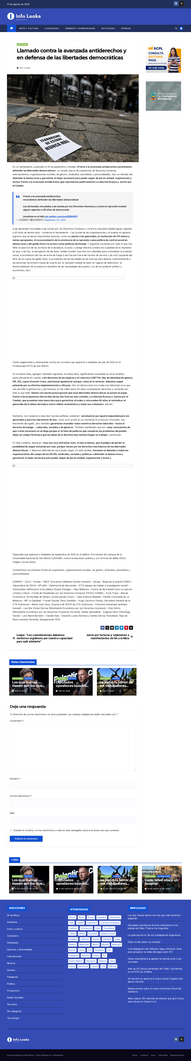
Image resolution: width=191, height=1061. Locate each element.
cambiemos (114, 917)
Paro (109, 950)
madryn (72, 944)
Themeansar (57, 1055)
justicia (96, 939)
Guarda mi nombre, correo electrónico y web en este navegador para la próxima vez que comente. (66, 830)
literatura (107, 939)
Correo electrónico (21, 795)
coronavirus (86, 928)
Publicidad (163, 1055)
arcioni (91, 917)
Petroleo (86, 955)
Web (12, 813)
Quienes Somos (177, 1055)
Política (28, 678)
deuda (82, 933)
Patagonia (108, 28)
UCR (103, 966)
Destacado (22, 44)
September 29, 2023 (55, 220)
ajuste (81, 917)
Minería (11, 963)
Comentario (17, 720)
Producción (13, 990)
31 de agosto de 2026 (26, 889)
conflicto (73, 928)
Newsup (45, 1055)
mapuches (84, 944)
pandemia (99, 950)
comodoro (92, 923)
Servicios (12, 1004)
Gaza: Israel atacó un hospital (161, 882)
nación (72, 950)
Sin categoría (14, 1011)
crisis (97, 928)
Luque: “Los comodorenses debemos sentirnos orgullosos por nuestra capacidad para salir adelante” (44, 638)
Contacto (144, 1055)
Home (134, 1055)
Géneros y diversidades (80, 28)
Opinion (126, 28)
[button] (176, 28)
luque (117, 939)
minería (105, 944)
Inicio (153, 1055)
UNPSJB (112, 966)
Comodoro (52, 28)
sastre (72, 966)
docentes (92, 933)
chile (71, 923)
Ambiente (12, 922)
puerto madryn (76, 961)
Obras (81, 950)
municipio (116, 944)
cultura (72, 933)
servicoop (83, 966)
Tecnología (13, 1018)
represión (91, 961)
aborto (72, 917)
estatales (73, 939)
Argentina (101, 917)
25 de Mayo (13, 915)
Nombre (15, 778)
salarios (102, 961)
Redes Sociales (15, 997)
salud (112, 961)
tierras (94, 966)
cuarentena (108, 928)
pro (104, 955)
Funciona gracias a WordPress (21, 1055)
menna (95, 944)
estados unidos (108, 933)
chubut (80, 923)
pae (89, 950)
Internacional (164, 876)
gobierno (85, 939)
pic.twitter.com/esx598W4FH (61, 216)
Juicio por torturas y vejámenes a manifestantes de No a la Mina (107, 636)
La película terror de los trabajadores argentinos (116, 685)
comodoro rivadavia (110, 923)
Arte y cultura (29, 28)
